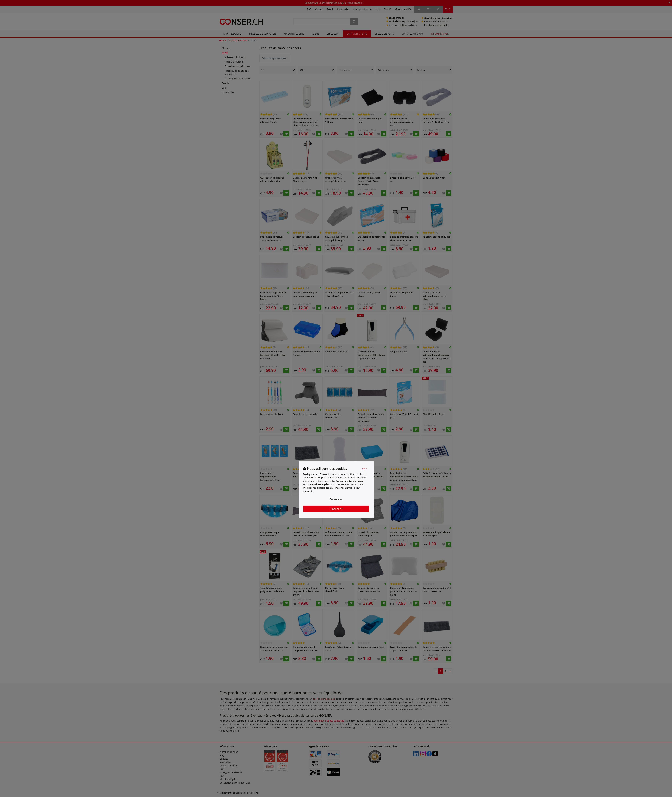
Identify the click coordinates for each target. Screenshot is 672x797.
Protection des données (349, 480)
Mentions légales (319, 484)
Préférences (336, 499)
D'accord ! (336, 509)
